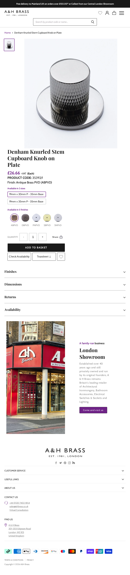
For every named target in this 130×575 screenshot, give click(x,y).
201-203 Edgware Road (20, 528)
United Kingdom (16, 535)
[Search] (92, 22)
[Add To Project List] (61, 257)
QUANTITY (12, 237)
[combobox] (60, 22)
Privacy (30, 560)
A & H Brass (14, 525)
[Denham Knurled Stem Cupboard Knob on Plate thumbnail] (9, 45)
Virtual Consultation (19, 510)
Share (55, 237)
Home (7, 32)
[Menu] (122, 13)
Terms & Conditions (13, 560)
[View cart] (114, 13)
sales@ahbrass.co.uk (19, 506)
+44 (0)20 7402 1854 (20, 502)
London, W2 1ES (16, 532)
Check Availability (19, 256)
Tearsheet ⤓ (44, 256)
